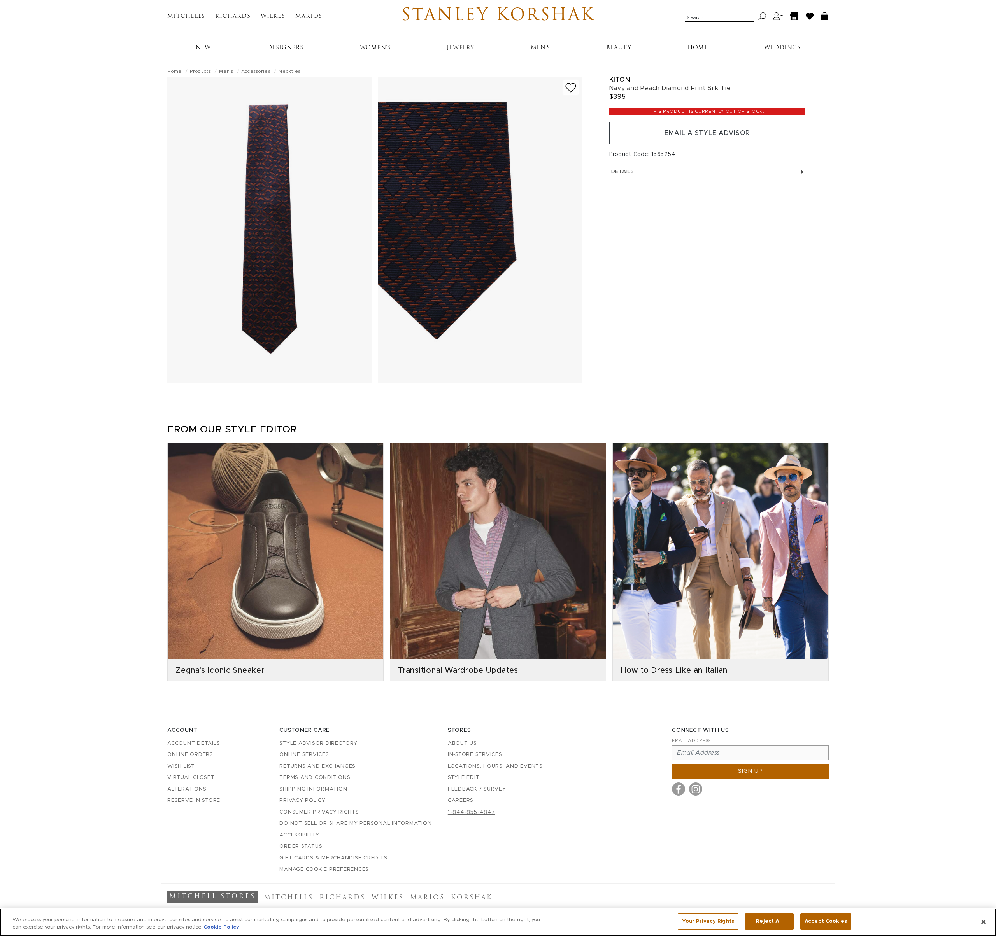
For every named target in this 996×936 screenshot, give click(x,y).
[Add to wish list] (571, 87)
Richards (233, 16)
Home (697, 48)
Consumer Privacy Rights (319, 812)
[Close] (983, 921)
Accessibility (299, 835)
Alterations (186, 789)
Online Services (304, 754)
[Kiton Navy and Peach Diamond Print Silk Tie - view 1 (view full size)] (269, 230)
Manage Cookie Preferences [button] (324, 869)
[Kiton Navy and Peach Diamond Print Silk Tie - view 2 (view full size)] (480, 230)
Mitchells (186, 16)
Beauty (618, 48)
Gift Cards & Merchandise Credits (333, 858)
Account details (193, 743)
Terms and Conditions (314, 777)
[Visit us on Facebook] (678, 789)
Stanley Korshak (498, 16)
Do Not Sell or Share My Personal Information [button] (355, 823)
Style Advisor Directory (318, 743)
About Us (462, 743)
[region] (498, 922)
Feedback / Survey (477, 789)
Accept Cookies (826, 921)
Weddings (782, 48)
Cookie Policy (221, 927)
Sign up (750, 771)
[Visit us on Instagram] (695, 789)
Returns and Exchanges (317, 766)
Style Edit (464, 777)
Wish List (181, 766)
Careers (460, 800)
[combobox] (719, 16)
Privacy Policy (302, 800)
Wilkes (273, 16)
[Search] (762, 16)
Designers (285, 48)
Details (622, 171)
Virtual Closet (191, 777)
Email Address (691, 740)
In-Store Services (475, 754)
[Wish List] (810, 16)
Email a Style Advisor (707, 133)
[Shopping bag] (825, 16)
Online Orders (190, 754)
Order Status (300, 846)
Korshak (472, 898)
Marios (308, 16)
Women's (375, 48)
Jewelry (460, 48)
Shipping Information (313, 789)
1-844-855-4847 (471, 812)
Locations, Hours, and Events (495, 766)
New (203, 48)
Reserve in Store (193, 800)
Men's (540, 48)
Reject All (769, 921)
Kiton (619, 79)
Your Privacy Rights (708, 921)
